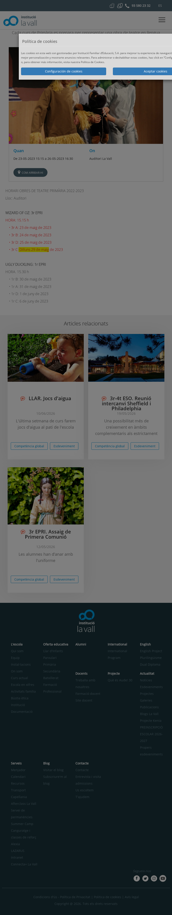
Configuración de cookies (63, 71)
